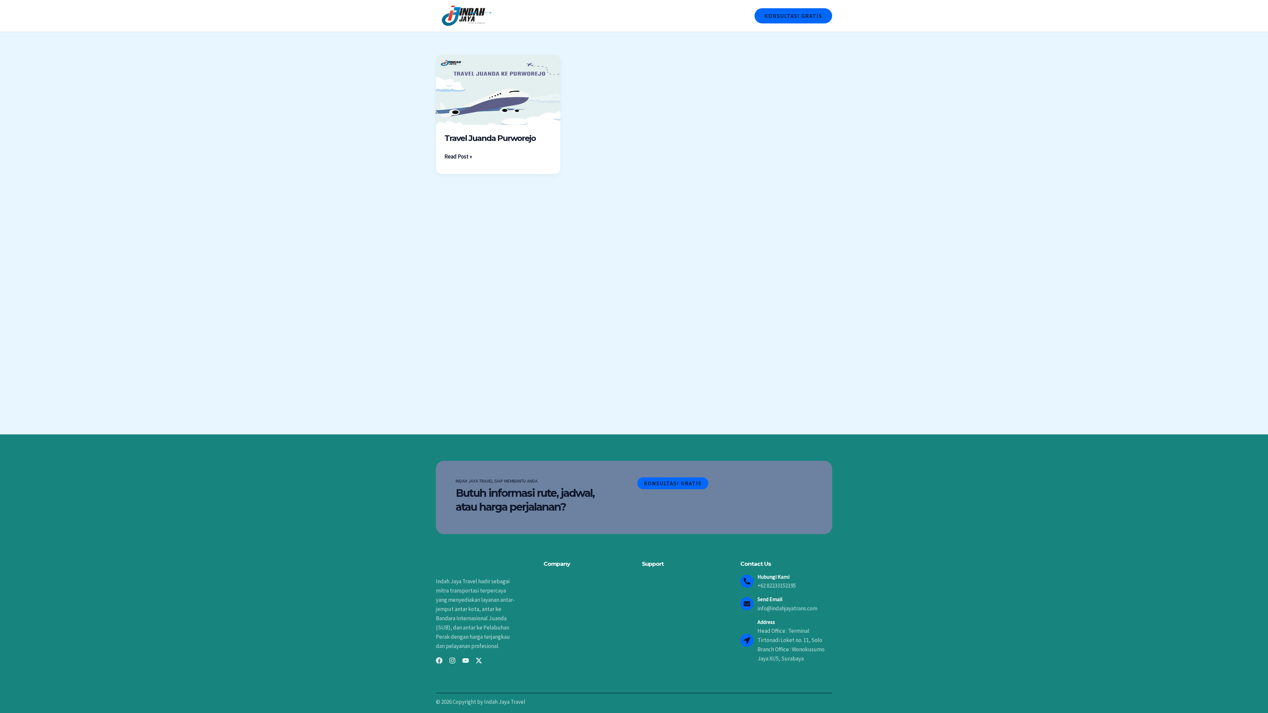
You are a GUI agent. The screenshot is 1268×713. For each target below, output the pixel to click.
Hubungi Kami (725, 15)
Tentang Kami (637, 15)
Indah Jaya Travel (589, 15)
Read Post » (458, 156)
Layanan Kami (681, 15)
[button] (793, 15)
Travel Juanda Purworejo (490, 138)
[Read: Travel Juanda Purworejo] (498, 89)
